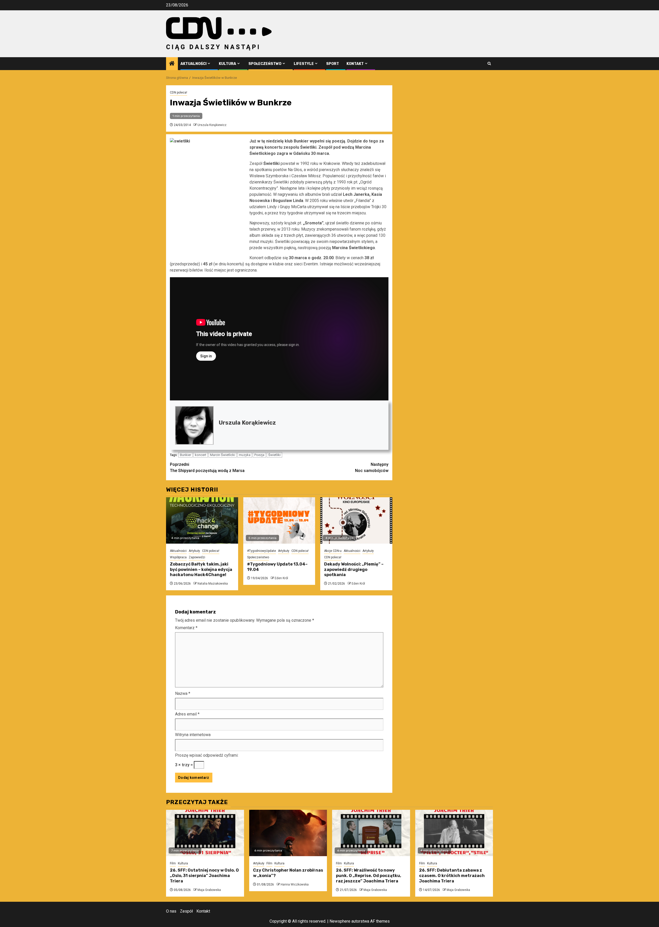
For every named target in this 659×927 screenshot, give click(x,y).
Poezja (259, 455)
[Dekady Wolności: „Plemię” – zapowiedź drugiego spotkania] (356, 520)
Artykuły (194, 551)
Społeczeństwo (264, 64)
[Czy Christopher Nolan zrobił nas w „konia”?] (288, 833)
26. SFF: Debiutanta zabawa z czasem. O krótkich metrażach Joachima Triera (452, 875)
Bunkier (185, 455)
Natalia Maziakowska (212, 583)
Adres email (187, 714)
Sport (332, 64)
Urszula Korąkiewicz (212, 125)
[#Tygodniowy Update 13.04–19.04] (279, 520)
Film (173, 863)
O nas (171, 911)
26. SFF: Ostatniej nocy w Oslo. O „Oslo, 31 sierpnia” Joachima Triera (204, 875)
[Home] (172, 64)
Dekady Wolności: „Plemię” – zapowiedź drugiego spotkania (354, 569)
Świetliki (274, 455)
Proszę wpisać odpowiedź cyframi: (206, 755)
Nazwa (182, 693)
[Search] (489, 63)
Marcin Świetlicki (222, 455)
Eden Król (281, 578)
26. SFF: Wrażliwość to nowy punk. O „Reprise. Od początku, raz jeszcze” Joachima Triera (368, 875)
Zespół (186, 911)
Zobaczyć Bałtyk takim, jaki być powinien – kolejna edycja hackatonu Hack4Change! (201, 569)
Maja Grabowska (209, 890)
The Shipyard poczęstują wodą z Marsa (207, 467)
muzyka (244, 455)
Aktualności (193, 64)
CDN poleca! (178, 92)
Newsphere (340, 921)
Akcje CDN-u (333, 551)
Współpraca (178, 557)
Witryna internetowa (193, 734)
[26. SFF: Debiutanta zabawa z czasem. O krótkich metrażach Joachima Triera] (454, 833)
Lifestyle (304, 64)
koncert (200, 455)
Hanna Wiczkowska (295, 884)
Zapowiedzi (197, 557)
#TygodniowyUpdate (261, 551)
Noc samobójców (371, 467)
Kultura (227, 64)
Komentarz (186, 627)
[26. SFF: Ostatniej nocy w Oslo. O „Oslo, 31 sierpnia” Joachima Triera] (205, 833)
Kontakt (355, 64)
